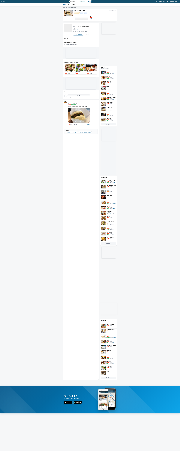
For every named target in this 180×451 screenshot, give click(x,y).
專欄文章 (168, 1)
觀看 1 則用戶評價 (79, 34)
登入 (157, 1)
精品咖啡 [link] (113, 213)
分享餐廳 (87, 34)
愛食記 (64, 7)
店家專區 (171, 1)
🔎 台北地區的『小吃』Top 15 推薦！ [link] (71, 132)
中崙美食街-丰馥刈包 (80, 10)
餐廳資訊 (64, 4)
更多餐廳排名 (108, 124)
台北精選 (67, 7)
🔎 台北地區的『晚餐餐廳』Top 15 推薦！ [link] (85, 132)
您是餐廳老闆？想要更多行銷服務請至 (80, 31)
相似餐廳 (73, 4)
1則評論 (91, 18)
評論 (68, 4)
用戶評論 (66, 92)
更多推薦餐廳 (108, 243)
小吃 (69, 7)
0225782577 (78, 29)
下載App (164, 1)
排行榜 (176, 1)
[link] (112, 73)
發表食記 (160, 1)
